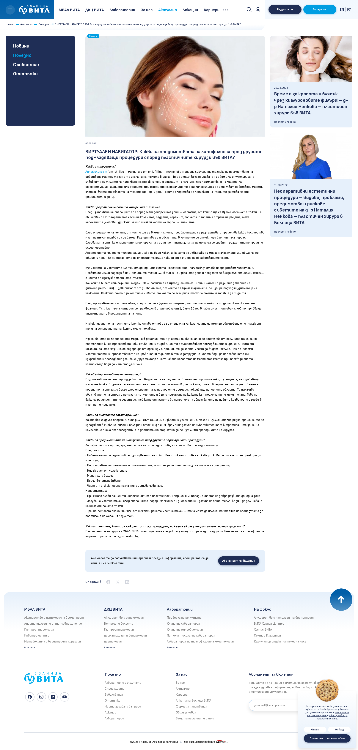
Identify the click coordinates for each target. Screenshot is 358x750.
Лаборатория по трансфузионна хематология (200, 641)
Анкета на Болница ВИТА (193, 700)
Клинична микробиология (185, 629)
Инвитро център (36, 635)
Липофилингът (96, 172)
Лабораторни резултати (123, 683)
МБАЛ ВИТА (34, 609)
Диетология (113, 641)
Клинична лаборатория (183, 624)
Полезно (43, 24)
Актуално (26, 24)
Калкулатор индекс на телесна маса (280, 641)
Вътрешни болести (118, 624)
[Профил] (258, 9)
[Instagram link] (41, 697)
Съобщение (26, 65)
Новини (21, 46)
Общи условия (186, 712)
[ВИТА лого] (34, 9)
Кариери (182, 695)
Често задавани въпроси (123, 706)
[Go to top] (341, 599)
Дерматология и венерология (125, 635)
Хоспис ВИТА (263, 629)
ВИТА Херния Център (269, 624)
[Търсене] (249, 9)
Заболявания (114, 695)
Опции (315, 729)
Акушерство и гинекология (124, 618)
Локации (110, 712)
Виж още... (30, 647)
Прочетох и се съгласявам (327, 738)
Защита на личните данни (195, 718)
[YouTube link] (64, 697)
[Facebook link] (29, 697)
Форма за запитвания (191, 706)
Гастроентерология (39, 629)
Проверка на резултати (184, 618)
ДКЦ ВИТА (113, 609)
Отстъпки (25, 74)
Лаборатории (180, 609)
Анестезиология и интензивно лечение (53, 624)
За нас (180, 683)
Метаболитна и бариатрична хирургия (52, 641)
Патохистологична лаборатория (191, 635)
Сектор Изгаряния (267, 635)
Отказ (339, 729)
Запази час (320, 9)
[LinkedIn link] (53, 697)
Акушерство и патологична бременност (54, 618)
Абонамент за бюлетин (238, 561)
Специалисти (114, 689)
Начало (10, 24)
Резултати (285, 9)
